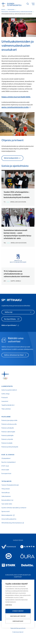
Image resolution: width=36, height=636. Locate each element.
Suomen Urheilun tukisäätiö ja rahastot (13, 508)
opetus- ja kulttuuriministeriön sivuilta (16, 107)
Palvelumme (11, 9)
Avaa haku (28, 4)
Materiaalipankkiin (11, 159)
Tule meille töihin (6, 504)
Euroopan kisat (6, 473)
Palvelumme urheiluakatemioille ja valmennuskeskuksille (16, 11)
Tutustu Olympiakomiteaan (10, 485)
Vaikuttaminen (6, 496)
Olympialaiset (6, 458)
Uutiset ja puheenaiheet (9, 390)
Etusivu (3, 9)
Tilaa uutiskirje (6, 409)
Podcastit (4, 397)
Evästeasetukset (18, 621)
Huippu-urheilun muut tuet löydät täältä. (16, 97)
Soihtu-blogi (5, 394)
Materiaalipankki (7, 515)
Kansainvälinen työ (7, 500)
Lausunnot (4, 401)
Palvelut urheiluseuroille (9, 424)
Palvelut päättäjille (7, 435)
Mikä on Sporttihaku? (10, 326)
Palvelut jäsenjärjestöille (9, 420)
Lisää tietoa (8, 604)
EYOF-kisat (5, 466)
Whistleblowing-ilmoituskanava (12, 523)
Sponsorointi (5, 511)
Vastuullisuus (5, 492)
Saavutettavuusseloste (18, 628)
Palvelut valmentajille (8, 432)
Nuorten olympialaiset (8, 462)
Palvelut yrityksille (7, 439)
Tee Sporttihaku (10, 319)
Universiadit (5, 470)
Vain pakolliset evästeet (18, 616)
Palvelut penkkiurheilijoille (9, 447)
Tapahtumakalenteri (7, 405)
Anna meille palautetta (8, 519)
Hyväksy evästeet (18, 611)
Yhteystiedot (5, 489)
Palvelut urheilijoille (7, 428)
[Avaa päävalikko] (33, 4)
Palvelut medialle (6, 443)
